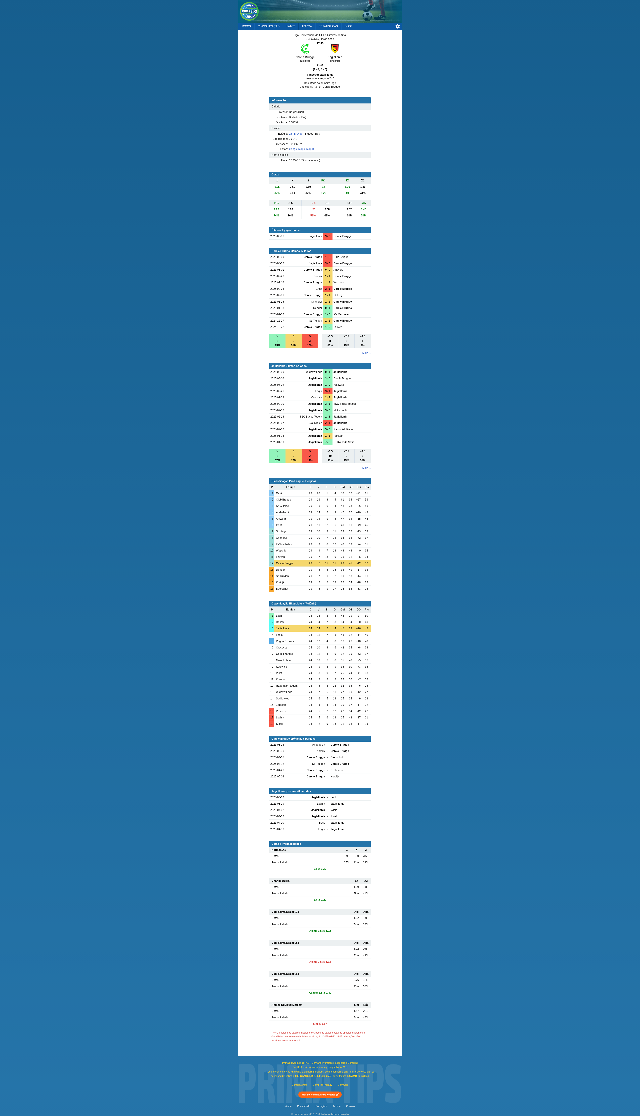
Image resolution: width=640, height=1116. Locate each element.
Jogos (246, 26)
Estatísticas (328, 26)
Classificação (269, 26)
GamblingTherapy (322, 1085)
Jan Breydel (296, 133)
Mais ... (366, 353)
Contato (350, 1106)
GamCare (343, 1085)
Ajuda (288, 1106)
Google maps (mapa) (301, 149)
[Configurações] (397, 26)
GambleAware (299, 1085)
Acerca (336, 1106)
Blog (348, 26)
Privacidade (303, 1106)
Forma (307, 26)
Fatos (290, 26)
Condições (321, 1106)
